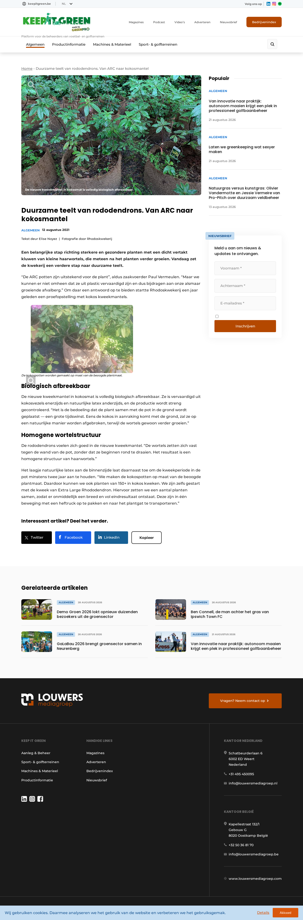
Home (26, 68)
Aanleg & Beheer (35, 753)
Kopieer (146, 537)
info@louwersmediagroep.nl (253, 783)
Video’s (179, 22)
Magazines (136, 22)
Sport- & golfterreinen (158, 44)
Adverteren (202, 22)
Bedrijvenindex (264, 22)
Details (263, 912)
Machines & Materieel (112, 44)
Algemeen (35, 44)
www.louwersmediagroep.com (255, 878)
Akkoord (285, 913)
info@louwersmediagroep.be (254, 854)
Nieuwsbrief (228, 22)
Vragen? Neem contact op (242, 701)
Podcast (159, 22)
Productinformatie (68, 44)
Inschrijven (245, 326)
